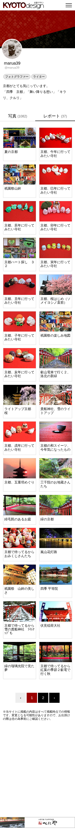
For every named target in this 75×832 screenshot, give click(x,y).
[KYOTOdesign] (23, 7)
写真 (17, 116)
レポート (55, 116)
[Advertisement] (37, 769)
